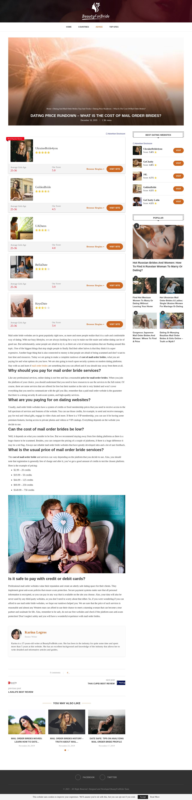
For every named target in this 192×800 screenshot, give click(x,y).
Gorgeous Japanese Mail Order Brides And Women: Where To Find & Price (145, 337)
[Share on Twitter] (75, 673)
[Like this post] (69, 673)
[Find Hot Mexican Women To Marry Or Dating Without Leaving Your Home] (145, 286)
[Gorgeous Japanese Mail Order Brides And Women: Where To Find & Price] (145, 321)
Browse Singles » (95, 169)
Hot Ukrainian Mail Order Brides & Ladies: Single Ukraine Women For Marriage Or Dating (171, 302)
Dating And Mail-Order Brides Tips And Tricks (72, 109)
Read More (154, 797)
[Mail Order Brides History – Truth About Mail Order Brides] (66, 722)
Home (69, 27)
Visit (178, 150)
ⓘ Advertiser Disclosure (115, 134)
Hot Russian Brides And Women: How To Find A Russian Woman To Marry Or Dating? (157, 266)
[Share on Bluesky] (83, 673)
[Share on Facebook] (72, 673)
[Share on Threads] (81, 673)
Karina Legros (35, 632)
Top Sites (113, 27)
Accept (143, 797)
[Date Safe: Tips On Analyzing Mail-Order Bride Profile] (106, 722)
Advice (99, 27)
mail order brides (40, 365)
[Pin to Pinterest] (78, 673)
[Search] (124, 27)
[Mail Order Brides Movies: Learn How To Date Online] (26, 722)
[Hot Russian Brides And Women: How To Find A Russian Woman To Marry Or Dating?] (158, 242)
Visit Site (115, 169)
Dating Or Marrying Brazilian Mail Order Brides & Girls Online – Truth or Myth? (171, 337)
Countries (83, 27)
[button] (12, 730)
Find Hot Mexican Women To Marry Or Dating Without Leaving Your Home (143, 302)
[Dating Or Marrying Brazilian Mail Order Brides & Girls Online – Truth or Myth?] (172, 321)
